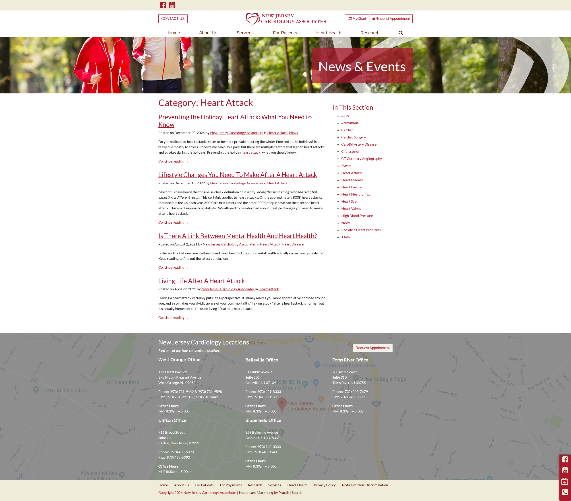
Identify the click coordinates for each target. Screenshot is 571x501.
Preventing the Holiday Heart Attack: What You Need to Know (235, 120)
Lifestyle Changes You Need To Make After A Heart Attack (237, 174)
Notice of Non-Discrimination (365, 485)
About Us (208, 32)
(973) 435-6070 (182, 452)
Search (297, 492)
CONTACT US (173, 19)
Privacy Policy (325, 485)
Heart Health (328, 32)
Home (174, 32)
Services (245, 32)
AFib (345, 115)
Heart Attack (277, 132)
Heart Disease (293, 244)
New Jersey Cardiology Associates (236, 132)
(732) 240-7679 (355, 391)
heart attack (251, 152)
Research (369, 32)
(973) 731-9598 (210, 391)
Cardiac (347, 130)
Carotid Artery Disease (359, 144)
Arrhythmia (350, 123)
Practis (284, 492)
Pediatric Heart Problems (361, 230)
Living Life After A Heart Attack (201, 281)
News (293, 132)
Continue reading (173, 161)
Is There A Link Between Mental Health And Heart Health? (237, 235)
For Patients (285, 32)
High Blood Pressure (357, 215)
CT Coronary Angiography (361, 158)
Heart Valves (351, 208)
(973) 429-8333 (269, 391)
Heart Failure (351, 187)
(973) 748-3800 (269, 446)
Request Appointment (392, 19)
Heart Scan (349, 201)
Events (346, 165)
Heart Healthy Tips (356, 194)
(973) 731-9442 (182, 391)
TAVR (345, 237)
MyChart (357, 19)
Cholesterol (350, 151)
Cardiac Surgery (353, 137)
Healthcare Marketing (256, 492)
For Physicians (231, 485)
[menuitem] (174, 32)
